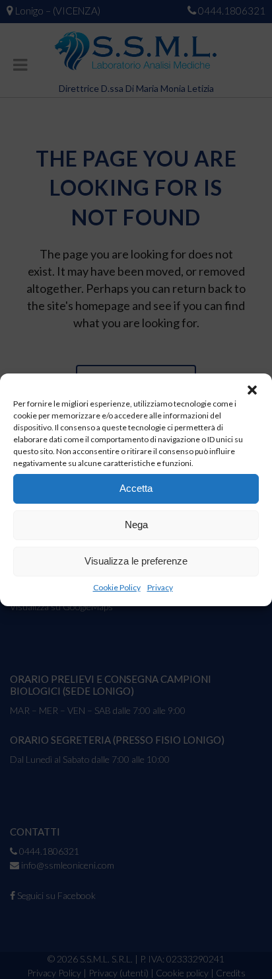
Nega (136, 524)
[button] (252, 390)
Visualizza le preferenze (136, 561)
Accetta (136, 488)
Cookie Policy (117, 587)
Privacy (160, 587)
